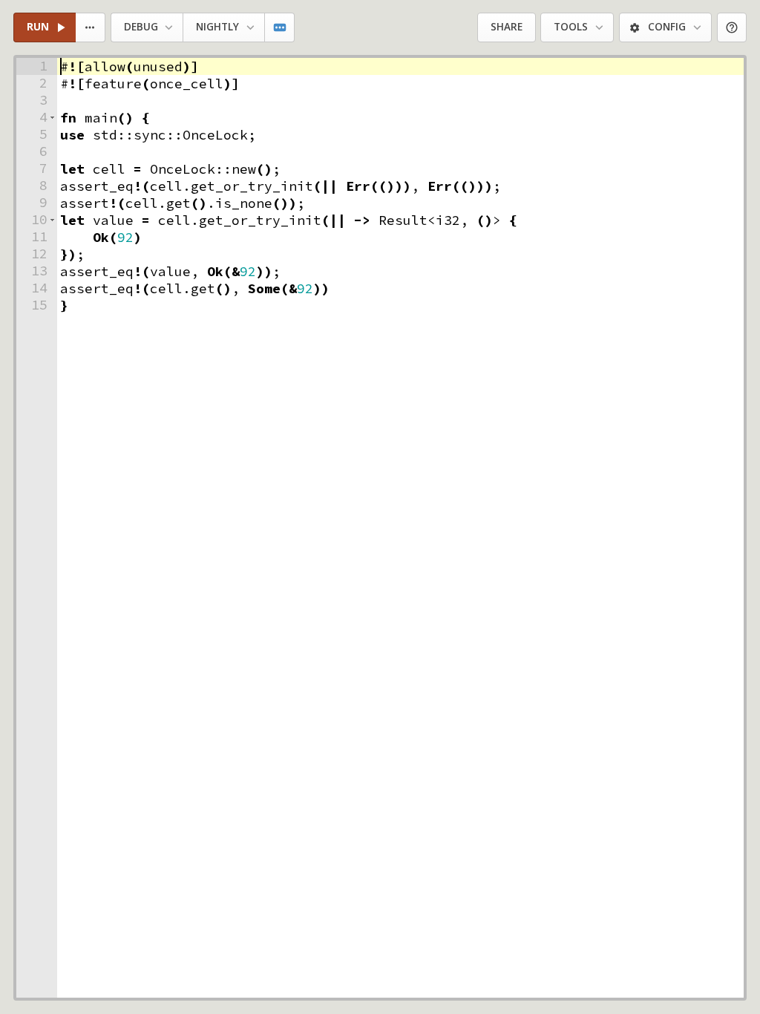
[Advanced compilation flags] (280, 28)
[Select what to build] (91, 28)
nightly (217, 26)
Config (667, 26)
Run (38, 26)
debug (141, 26)
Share (506, 26)
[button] (52, 117)
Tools (571, 26)
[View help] (732, 28)
